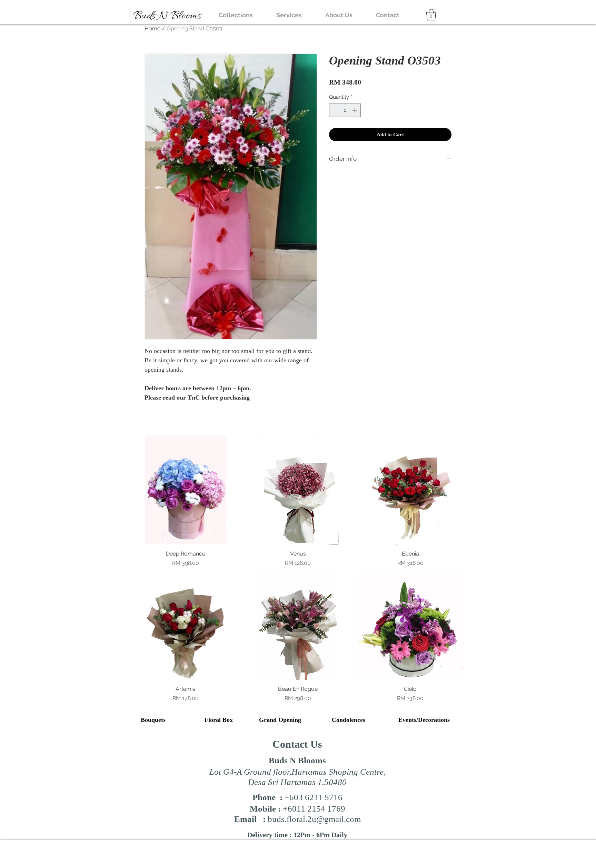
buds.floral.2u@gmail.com (314, 819)
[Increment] (355, 110)
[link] (431, 14)
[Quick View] (185, 489)
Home (152, 28)
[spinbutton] (345, 110)
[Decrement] (334, 110)
